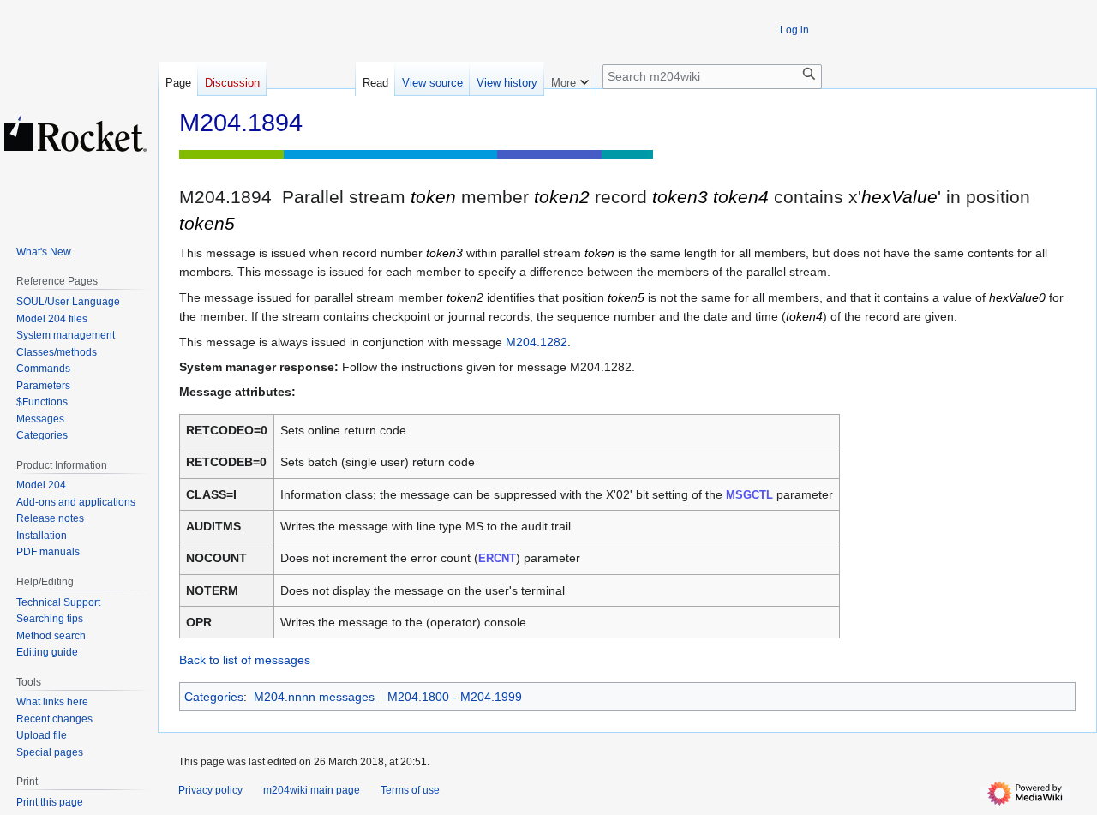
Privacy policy (210, 790)
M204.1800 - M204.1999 (454, 697)
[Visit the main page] (75, 133)
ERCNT (497, 558)
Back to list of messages (244, 660)
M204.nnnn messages (314, 697)
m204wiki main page (311, 790)
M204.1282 (536, 342)
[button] (570, 79)
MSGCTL (749, 494)
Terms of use (410, 790)
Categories (213, 697)
